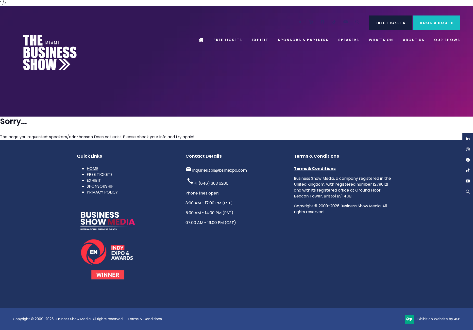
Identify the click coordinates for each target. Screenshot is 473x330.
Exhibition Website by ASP (438, 318)
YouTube (345, 22)
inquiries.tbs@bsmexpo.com (219, 170)
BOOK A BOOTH (437, 22)
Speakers (348, 39)
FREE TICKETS (390, 22)
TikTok (334, 22)
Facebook (322, 22)
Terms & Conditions (315, 168)
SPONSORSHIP (100, 186)
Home (201, 39)
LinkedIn (299, 22)
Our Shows (447, 39)
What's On (381, 39)
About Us (413, 39)
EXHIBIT (94, 180)
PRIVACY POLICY (102, 192)
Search (357, 22)
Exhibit (260, 39)
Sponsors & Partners (303, 39)
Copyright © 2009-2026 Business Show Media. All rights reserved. (68, 318)
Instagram (311, 22)
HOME (92, 168)
